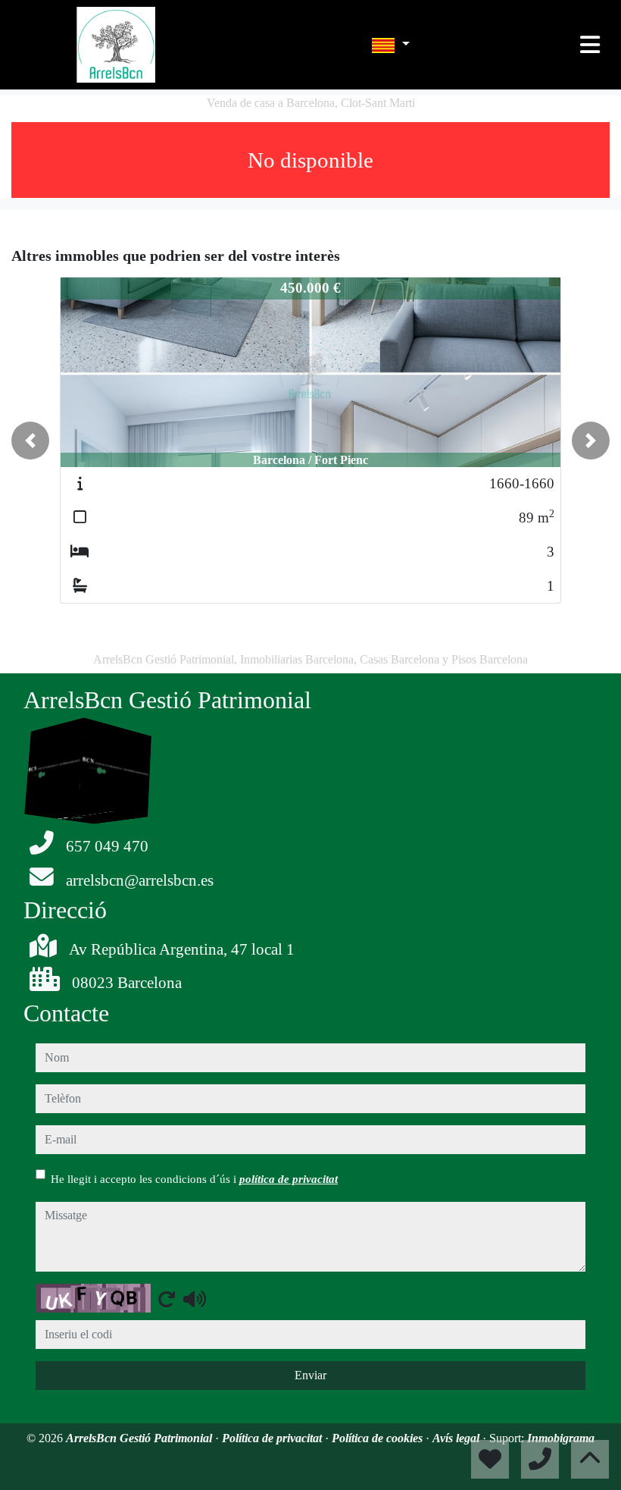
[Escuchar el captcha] (195, 1299)
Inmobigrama (560, 1438)
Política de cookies (379, 1438)
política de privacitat (288, 1179)
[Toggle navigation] (590, 44)
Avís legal (457, 1438)
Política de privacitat (273, 1438)
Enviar (310, 1375)
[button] (30, 441)
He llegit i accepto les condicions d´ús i (194, 1179)
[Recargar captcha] (166, 1299)
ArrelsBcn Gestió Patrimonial (140, 1438)
